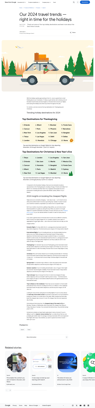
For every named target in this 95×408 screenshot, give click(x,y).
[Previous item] (6, 390)
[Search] (74, 2)
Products (38, 7)
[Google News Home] (10, 2)
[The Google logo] (7, 405)
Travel (29, 329)
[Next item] (10, 390)
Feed (54, 2)
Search (44, 7)
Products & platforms (33, 2)
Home (20, 7)
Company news (45, 2)
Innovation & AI (21, 2)
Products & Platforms (29, 7)
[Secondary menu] (77, 2)
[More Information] (66, 337)
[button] (85, 2)
